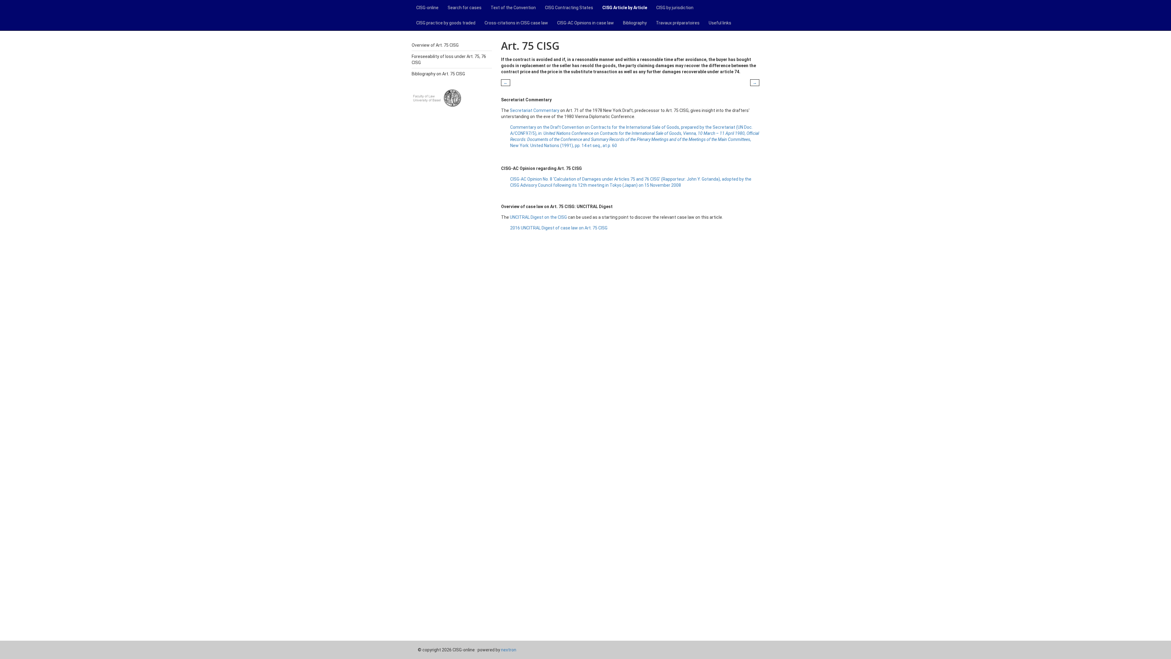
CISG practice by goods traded (445, 22)
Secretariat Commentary (534, 110)
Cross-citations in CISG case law (516, 22)
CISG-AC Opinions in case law (585, 22)
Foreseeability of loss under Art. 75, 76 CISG (449, 59)
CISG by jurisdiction (674, 7)
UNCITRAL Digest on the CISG (538, 217)
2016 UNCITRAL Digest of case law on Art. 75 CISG (558, 227)
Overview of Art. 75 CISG (435, 45)
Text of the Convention (513, 7)
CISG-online (427, 7)
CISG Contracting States (569, 7)
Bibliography (635, 22)
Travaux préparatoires (678, 22)
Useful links (720, 22)
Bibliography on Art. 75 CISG (438, 73)
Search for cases (465, 7)
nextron (508, 649)
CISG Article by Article (624, 7)
